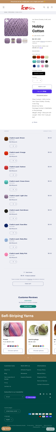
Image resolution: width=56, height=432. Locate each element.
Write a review (28, 306)
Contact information (47, 427)
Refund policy (39, 425)
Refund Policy (41, 373)
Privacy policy (30, 425)
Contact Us (7, 386)
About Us (7, 370)
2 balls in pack (38, 73)
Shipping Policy (41, 377)
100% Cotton (11, 12)
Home (5, 12)
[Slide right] (31, 357)
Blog (5, 373)
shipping (30, 279)
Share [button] (35, 122)
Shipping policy (36, 427)
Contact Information (43, 384)
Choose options (13, 350)
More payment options (42, 95)
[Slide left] (24, 357)
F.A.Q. (6, 382)
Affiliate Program (26, 370)
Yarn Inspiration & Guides (9, 378)
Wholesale (24, 373)
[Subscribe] (22, 397)
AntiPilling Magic (33, 339)
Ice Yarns (13, 425)
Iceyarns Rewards (26, 377)
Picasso (5, 339)
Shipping (42, 41)
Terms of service (48, 425)
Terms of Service (42, 380)
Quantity (34, 77)
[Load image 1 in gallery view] (7, 40)
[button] (3, 7)
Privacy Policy (41, 370)
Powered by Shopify (21, 425)
